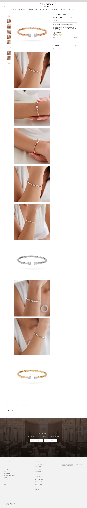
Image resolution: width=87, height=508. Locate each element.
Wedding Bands (6, 469)
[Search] (80, 5)
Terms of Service (25, 467)
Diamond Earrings (7, 471)
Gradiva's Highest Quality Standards (17, 399)
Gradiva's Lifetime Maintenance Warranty (18, 405)
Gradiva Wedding (7, 481)
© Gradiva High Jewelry (10, 503)
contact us (71, 24)
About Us (63, 9)
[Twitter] (58, 48)
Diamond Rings (6, 467)
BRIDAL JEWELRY (22, 9)
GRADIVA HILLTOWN (50, 440)
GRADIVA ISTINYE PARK (36, 440)
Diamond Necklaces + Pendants (9, 475)
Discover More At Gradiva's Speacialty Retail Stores (43, 1)
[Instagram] (62, 468)
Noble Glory (6, 477)
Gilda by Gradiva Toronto (39, 479)
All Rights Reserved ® (8, 504)
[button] (6, 6)
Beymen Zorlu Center (38, 484)
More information (58, 52)
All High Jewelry (7, 484)
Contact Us (71, 9)
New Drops (6, 466)
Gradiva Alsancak (38, 474)
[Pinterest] (60, 48)
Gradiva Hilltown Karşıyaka (39, 464)
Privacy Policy (24, 466)
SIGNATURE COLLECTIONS (35, 9)
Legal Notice (24, 464)
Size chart (75, 37)
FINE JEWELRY (54, 9)
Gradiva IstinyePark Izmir (39, 469)
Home (14, 9)
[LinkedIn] (65, 468)
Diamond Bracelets (7, 473)
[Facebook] (57, 48)
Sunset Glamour (6, 482)
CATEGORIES (46, 9)
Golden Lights (6, 479)
